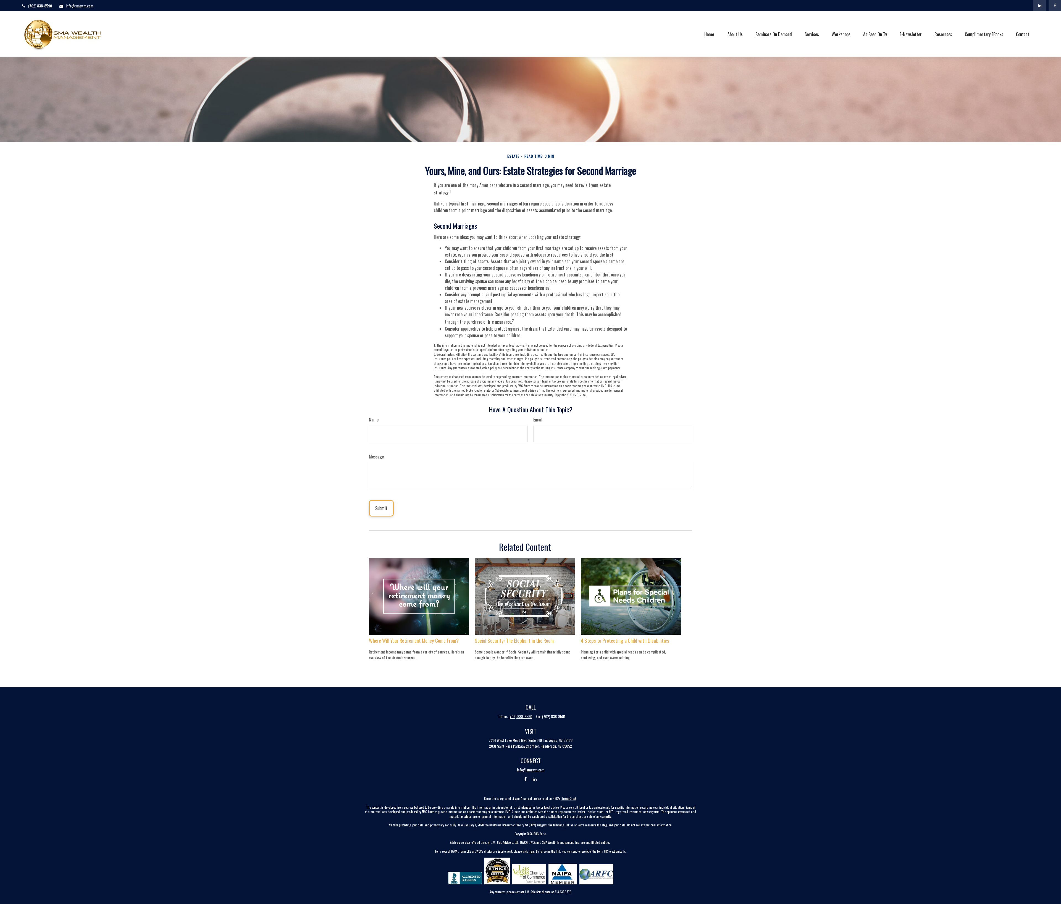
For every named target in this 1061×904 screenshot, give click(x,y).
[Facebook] (1055, 5)
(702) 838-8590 (40, 6)
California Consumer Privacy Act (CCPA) (512, 825)
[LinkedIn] (1039, 5)
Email (537, 419)
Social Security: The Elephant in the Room (514, 640)
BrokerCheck (568, 798)
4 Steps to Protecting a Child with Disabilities (625, 640)
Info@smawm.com (79, 6)
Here (531, 851)
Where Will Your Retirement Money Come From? (414, 640)
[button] (709, 33)
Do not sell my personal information (649, 825)
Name (374, 419)
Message (376, 456)
